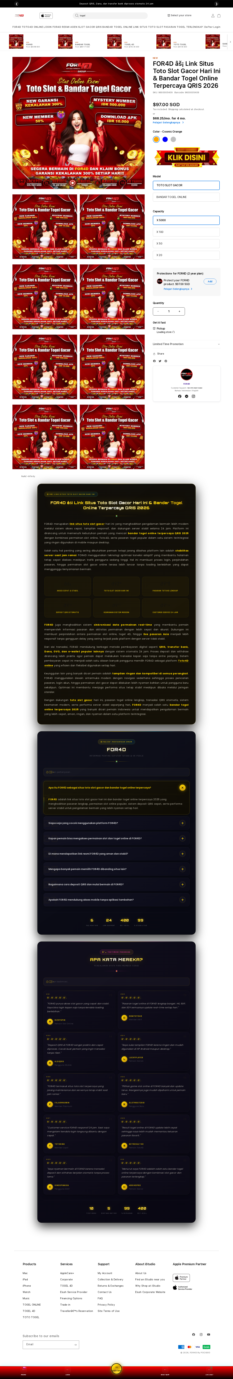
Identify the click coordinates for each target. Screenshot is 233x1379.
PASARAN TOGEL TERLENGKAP (183, 27)
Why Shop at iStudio (147, 1285)
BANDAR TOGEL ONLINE (117, 27)
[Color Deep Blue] (165, 139)
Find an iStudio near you (150, 1279)
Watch (27, 1292)
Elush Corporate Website (150, 1292)
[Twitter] (160, 361)
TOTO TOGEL (31, 1317)
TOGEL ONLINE (32, 1304)
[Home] (19, 16)
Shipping (173, 109)
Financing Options (71, 1298)
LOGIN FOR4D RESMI (57, 27)
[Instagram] (193, 396)
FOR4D (16, 27)
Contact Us (105, 1292)
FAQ (100, 1298)
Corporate (66, 1279)
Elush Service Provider (73, 1292)
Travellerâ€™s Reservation (76, 1311)
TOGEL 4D (29, 1311)
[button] (16, 27)
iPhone (27, 1285)
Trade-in (65, 1304)
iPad (25, 1279)
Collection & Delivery (110, 1279)
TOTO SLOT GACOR (169, 185)
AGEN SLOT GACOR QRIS (86, 27)
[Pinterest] (166, 361)
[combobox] (110, 15)
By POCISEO (204, 1353)
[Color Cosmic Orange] (156, 139)
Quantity (158, 303)
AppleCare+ (67, 1273)
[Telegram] (186, 396)
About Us (141, 1273)
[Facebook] (155, 361)
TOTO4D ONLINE (32, 27)
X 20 (159, 255)
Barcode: (179, 92)
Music (26, 1298)
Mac (25, 1273)
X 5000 (161, 220)
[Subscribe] (75, 1344)
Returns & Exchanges (110, 1285)
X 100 (159, 232)
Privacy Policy (106, 1304)
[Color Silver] (173, 139)
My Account (105, 1273)
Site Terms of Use (109, 1311)
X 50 (159, 243)
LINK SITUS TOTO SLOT (148, 27)
